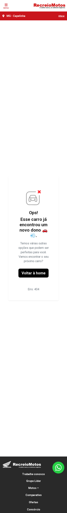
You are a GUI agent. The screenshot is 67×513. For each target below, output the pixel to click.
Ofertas (33, 502)
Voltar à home (33, 273)
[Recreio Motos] (49, 6)
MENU (6, 8)
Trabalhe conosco (33, 474)
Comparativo (33, 495)
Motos (32, 488)
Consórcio (33, 509)
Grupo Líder (33, 480)
